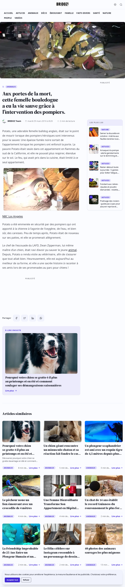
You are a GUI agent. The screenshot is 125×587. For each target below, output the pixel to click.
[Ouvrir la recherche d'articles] (121, 5)
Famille (69, 13)
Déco (44, 13)
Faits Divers (83, 13)
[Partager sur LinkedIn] (32, 318)
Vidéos (18, 17)
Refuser (26, 580)
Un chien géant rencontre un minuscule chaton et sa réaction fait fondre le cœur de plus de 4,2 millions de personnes (62, 454)
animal (72, 250)
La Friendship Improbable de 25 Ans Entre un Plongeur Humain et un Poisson (20, 554)
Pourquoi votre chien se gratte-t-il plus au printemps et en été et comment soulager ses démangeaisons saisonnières (17, 456)
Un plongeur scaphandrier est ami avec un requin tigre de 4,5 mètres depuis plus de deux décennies (103, 452)
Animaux (33, 13)
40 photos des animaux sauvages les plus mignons (102, 550)
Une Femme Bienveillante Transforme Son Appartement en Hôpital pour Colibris (61, 506)
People (8, 17)
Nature (107, 13)
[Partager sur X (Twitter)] (24, 318)
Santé (96, 13)
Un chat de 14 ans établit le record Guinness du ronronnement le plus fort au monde (102, 506)
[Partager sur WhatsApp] (40, 318)
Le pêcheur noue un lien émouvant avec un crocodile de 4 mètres (17, 504)
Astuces (20, 13)
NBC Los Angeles (12, 216)
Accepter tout (12, 580)
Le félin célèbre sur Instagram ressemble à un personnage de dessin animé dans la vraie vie (60, 554)
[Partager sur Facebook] (16, 318)
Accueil (8, 13)
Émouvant (56, 13)
